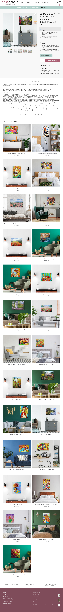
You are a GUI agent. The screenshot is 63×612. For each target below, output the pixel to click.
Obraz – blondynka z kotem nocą (16, 434)
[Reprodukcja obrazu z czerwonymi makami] (17, 559)
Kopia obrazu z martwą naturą (16, 504)
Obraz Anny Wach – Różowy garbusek (16, 153)
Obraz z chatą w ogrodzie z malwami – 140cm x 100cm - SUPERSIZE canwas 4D (50, 46)
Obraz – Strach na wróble (16, 399)
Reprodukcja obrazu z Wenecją (46, 259)
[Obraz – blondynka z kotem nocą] (17, 419)
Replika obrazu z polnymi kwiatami (46, 364)
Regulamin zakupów (7, 596)
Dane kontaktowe (7, 594)
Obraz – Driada (16, 188)
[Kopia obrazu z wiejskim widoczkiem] (46, 384)
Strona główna (6, 10)
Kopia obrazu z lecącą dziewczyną (16, 469)
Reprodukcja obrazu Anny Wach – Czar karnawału (46, 504)
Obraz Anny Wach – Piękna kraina (46, 539)
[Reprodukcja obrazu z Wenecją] (46, 243)
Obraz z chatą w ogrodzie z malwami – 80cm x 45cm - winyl (50, 29)
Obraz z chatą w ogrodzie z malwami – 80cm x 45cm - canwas (50, 33)
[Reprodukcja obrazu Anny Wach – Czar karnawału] (46, 489)
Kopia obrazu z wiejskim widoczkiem (46, 399)
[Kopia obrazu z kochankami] (46, 173)
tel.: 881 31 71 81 (42, 7)
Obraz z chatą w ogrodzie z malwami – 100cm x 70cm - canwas (50, 41)
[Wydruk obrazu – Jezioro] (46, 419)
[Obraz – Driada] (17, 173)
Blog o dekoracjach (7, 603)
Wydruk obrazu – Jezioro (46, 434)
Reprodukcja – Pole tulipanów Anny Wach (16, 259)
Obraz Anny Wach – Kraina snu (46, 223)
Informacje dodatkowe (33, 81)
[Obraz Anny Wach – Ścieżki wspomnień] (17, 349)
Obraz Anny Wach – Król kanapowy (46, 294)
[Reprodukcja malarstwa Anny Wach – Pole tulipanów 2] (17, 208)
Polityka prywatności (7, 598)
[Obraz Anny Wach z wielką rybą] (46, 454)
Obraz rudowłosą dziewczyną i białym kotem (46, 153)
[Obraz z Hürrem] (17, 524)
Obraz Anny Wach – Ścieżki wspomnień (16, 364)
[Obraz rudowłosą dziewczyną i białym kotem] (46, 138)
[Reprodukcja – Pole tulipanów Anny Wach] (17, 243)
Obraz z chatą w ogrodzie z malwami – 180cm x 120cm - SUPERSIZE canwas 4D (50, 50)
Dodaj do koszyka (52, 60)
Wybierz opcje (16, 157)
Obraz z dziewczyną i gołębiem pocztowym (17, 294)
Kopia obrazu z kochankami (46, 188)
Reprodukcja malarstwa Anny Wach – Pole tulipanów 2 (16, 223)
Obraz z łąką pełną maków (46, 329)
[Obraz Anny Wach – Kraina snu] (46, 208)
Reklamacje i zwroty (7, 601)
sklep (12, 10)
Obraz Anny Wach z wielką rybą (46, 469)
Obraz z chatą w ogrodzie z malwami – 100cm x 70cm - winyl (50, 37)
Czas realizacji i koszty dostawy (10, 599)
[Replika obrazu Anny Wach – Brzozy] (17, 314)
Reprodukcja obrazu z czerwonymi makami (16, 574)
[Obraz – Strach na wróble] (17, 384)
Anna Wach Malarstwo (20, 10)
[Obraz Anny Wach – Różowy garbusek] (17, 138)
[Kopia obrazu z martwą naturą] (17, 489)
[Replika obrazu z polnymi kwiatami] (46, 349)
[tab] (25, 80)
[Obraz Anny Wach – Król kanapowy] (46, 278)
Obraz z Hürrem (16, 539)
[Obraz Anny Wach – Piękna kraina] (46, 524)
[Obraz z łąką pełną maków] (46, 314)
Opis (25, 81)
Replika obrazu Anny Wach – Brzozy (16, 329)
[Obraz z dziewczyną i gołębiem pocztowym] (17, 278)
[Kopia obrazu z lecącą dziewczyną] (17, 454)
